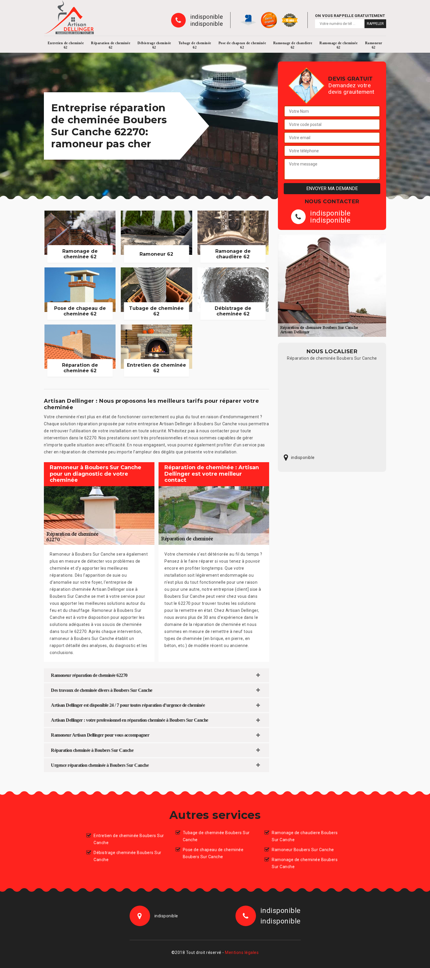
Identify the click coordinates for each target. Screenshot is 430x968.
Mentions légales (242, 952)
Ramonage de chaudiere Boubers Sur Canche (305, 836)
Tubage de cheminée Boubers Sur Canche (216, 836)
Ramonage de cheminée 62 (338, 45)
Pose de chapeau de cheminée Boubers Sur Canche (213, 853)
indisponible (206, 16)
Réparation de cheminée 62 (110, 45)
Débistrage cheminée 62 (154, 45)
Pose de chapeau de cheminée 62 (242, 45)
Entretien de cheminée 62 (66, 45)
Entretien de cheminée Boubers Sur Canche (129, 839)
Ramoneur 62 (373, 45)
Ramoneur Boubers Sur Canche (303, 849)
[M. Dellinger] (69, 17)
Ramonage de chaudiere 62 (292, 45)
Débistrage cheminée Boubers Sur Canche (127, 856)
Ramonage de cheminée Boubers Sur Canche (305, 863)
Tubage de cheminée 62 (194, 45)
